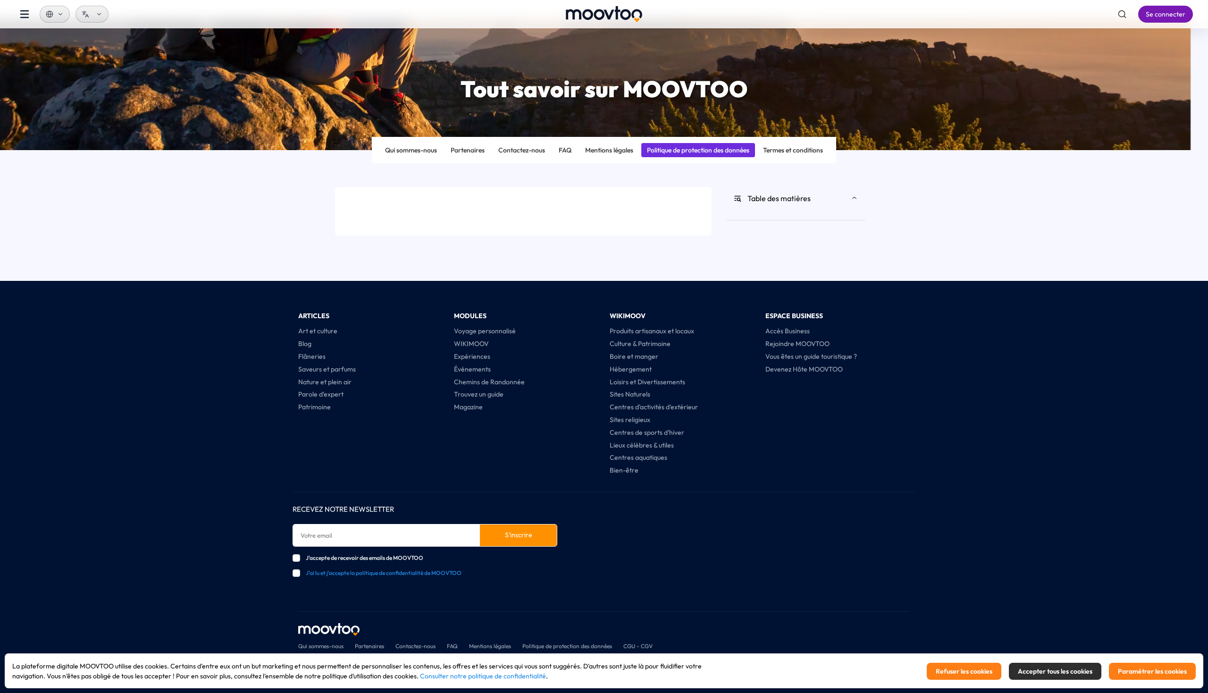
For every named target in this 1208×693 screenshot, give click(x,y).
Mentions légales (609, 150)
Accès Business (787, 331)
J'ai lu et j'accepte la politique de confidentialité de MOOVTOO (383, 572)
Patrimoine (314, 407)
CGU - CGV (638, 646)
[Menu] (24, 14)
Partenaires (468, 150)
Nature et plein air (325, 382)
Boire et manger (634, 356)
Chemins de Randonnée (489, 382)
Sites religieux (630, 419)
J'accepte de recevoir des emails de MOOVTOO (364, 557)
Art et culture (317, 331)
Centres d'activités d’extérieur (654, 407)
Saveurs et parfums (327, 369)
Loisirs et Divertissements (647, 382)
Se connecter (1165, 14)
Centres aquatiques (638, 457)
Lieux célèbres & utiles (642, 445)
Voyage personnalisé (485, 331)
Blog (304, 343)
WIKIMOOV (471, 343)
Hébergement (631, 369)
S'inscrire (518, 535)
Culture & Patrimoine (640, 343)
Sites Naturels (630, 394)
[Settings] (1122, 14)
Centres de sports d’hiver (647, 432)
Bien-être (624, 470)
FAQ (565, 150)
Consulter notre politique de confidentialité (483, 676)
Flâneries (312, 356)
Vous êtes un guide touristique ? (811, 356)
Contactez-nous (521, 150)
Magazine (468, 407)
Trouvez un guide (478, 394)
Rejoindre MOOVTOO (797, 343)
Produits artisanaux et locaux (652, 331)
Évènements (472, 369)
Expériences (472, 356)
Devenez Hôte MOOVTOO (804, 369)
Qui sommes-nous (411, 150)
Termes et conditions (793, 150)
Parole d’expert (321, 394)
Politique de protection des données (698, 150)
